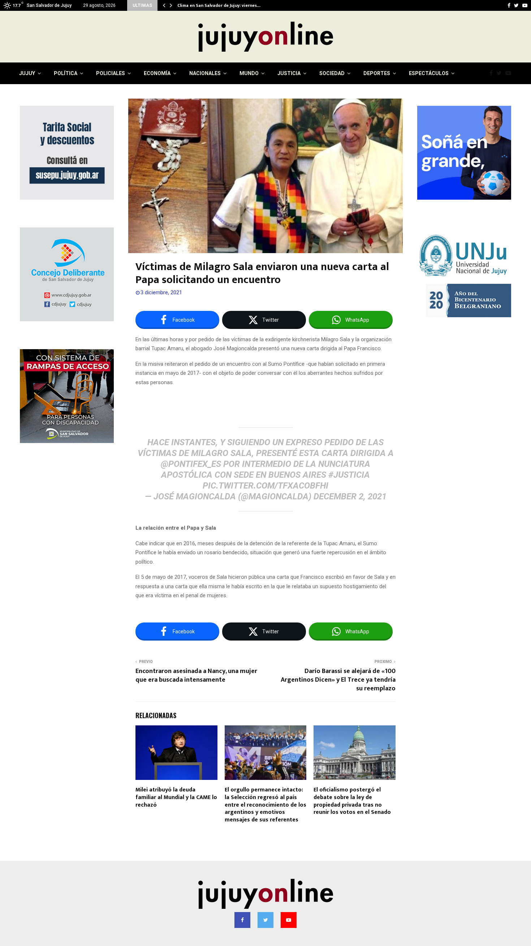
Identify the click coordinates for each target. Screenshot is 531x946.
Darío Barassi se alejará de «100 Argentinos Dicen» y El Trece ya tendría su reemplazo (338, 680)
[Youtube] (510, 73)
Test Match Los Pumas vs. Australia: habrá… (222, 5)
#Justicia (349, 475)
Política (65, 73)
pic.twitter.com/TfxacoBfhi (265, 486)
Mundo (249, 73)
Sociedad (332, 73)
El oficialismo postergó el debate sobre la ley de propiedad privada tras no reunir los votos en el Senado (352, 801)
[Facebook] (492, 73)
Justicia (289, 73)
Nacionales (205, 73)
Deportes (376, 73)
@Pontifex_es (191, 464)
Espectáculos (429, 73)
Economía (157, 73)
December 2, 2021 (350, 496)
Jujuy (27, 73)
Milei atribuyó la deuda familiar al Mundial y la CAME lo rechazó (176, 797)
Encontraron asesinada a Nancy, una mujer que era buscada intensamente (196, 675)
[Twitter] (500, 73)
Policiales (110, 73)
